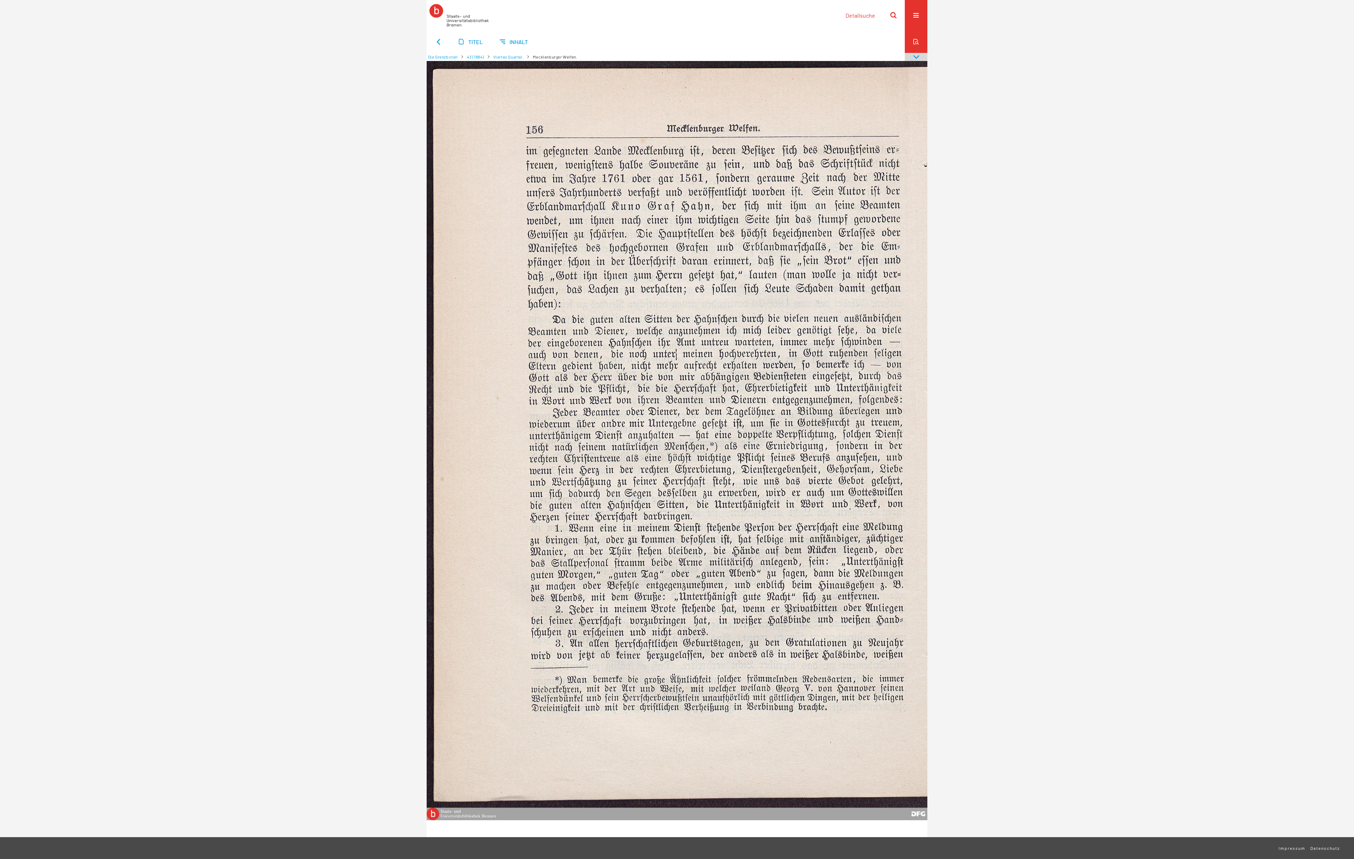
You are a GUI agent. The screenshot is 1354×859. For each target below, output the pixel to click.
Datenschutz (1325, 848)
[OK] (893, 15)
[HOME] (459, 15)
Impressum (1292, 848)
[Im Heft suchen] (916, 41)
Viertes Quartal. (508, 56)
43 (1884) (475, 56)
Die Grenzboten (443, 56)
